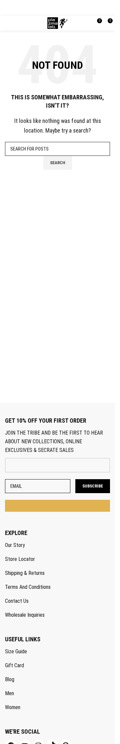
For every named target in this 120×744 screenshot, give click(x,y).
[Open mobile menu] (9, 23)
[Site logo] (57, 23)
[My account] (79, 23)
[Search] (87, 23)
